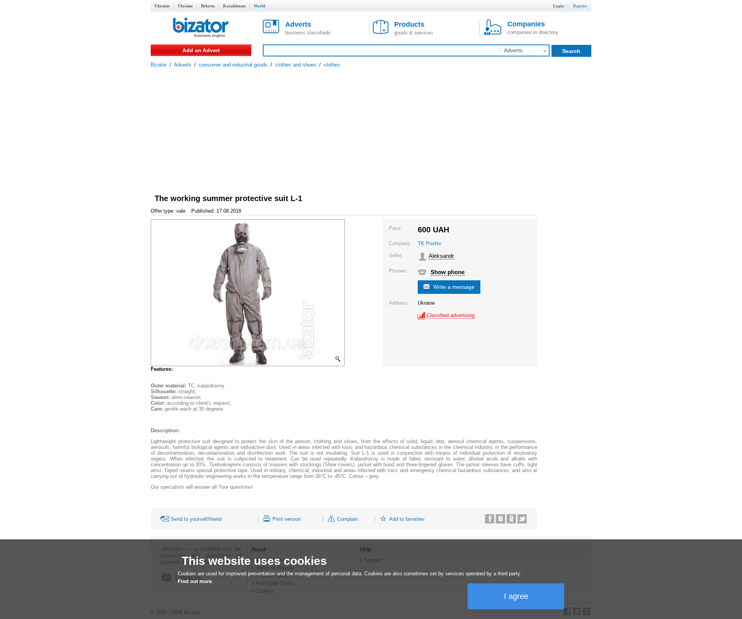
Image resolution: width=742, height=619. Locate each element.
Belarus (208, 5)
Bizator (159, 65)
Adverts (182, 65)
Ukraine (162, 5)
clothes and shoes (295, 65)
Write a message (454, 287)
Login (558, 5)
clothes (332, 65)
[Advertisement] (371, 126)
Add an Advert (201, 50)
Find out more (195, 581)
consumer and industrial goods (233, 65)
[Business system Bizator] (201, 28)
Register (580, 5)
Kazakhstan (234, 5)
